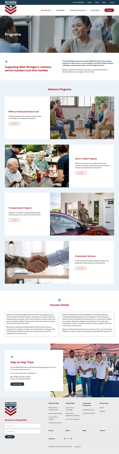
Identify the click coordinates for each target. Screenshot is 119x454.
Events (90, 2)
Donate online (14, 373)
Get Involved (104, 403)
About (97, 2)
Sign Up (9, 437)
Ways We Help (54, 403)
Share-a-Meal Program (55, 413)
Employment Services (55, 423)
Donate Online (17, 384)
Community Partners (89, 413)
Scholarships (70, 403)
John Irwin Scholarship (72, 419)
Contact (111, 2)
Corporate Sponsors (89, 410)
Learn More (14, 124)
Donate (109, 10)
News (104, 2)
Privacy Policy (77, 446)
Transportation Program (53, 418)
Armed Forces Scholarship (70, 409)
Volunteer (102, 411)
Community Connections (87, 404)
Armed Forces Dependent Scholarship (72, 414)
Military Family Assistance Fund (53, 409)
